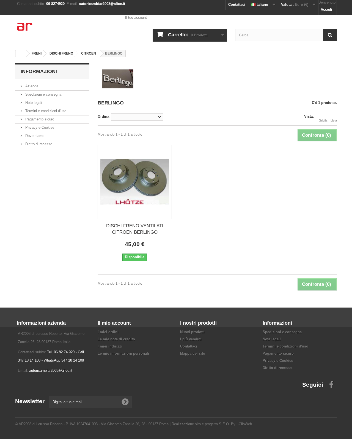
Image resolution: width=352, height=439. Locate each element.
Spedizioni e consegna (42, 94)
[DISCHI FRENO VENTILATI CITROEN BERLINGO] (134, 181)
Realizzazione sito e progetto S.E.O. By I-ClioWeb (212, 424)
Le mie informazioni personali (123, 353)
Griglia (323, 120)
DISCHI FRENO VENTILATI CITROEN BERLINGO (134, 229)
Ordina (103, 116)
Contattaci (236, 4)
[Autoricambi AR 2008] (66, 30)
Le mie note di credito (116, 339)
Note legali (33, 103)
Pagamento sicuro (39, 119)
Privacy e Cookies (39, 127)
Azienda (31, 86)
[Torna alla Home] (21, 53)
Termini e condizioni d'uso (45, 111)
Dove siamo (34, 136)
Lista (334, 120)
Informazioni (39, 71)
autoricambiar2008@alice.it (50, 370)
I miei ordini (108, 332)
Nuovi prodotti (192, 332)
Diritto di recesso (38, 144)
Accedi (326, 9)
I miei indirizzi (110, 346)
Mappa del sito (192, 353)
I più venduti (191, 339)
